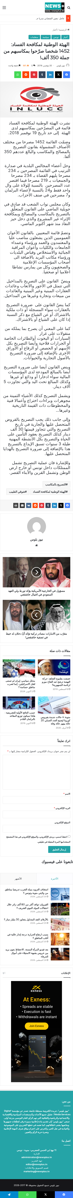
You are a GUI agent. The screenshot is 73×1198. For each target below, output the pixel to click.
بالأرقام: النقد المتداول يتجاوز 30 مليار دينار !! (26, 919)
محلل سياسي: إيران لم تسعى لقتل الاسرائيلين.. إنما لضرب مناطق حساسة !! (20, 684)
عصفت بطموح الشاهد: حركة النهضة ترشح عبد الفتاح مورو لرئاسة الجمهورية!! (56, 681)
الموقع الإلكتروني (62, 822)
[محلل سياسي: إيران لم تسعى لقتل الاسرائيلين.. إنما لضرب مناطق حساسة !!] (19, 668)
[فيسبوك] (67, 505)
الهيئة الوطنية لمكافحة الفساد (49, 491)
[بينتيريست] (41, 505)
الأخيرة (54, 878)
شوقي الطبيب (17, 491)
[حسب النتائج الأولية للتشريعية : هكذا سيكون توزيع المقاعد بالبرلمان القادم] (19, 702)
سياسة (46, 37)
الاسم (66, 793)
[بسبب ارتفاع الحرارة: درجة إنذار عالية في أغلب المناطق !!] (60, 939)
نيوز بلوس (61, 65)
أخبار (55, 29)
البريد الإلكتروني (62, 808)
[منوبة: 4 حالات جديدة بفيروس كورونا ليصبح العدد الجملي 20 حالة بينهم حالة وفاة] (54, 705)
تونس (56, 37)
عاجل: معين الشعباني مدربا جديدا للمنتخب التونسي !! (39, 18)
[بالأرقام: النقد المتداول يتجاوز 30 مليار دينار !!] (60, 924)
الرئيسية (63, 29)
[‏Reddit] (35, 505)
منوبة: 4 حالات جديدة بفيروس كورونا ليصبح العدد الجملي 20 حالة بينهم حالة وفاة (55, 720)
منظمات (34, 37)
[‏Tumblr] (48, 505)
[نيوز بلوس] (55, 7)
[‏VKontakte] (28, 505)
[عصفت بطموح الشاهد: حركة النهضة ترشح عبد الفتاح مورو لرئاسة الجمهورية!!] (54, 667)
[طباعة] (15, 505)
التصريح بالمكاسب (55, 484)
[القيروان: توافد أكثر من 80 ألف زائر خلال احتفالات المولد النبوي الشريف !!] (60, 909)
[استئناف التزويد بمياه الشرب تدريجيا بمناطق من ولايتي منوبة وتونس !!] (60, 894)
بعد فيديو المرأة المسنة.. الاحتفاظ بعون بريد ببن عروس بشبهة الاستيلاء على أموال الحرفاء (26, 953)
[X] (60, 505)
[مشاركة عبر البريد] (22, 505)
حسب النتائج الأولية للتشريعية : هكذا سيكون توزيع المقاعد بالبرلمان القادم (20, 716)
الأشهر (18, 878)
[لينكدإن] (54, 505)
